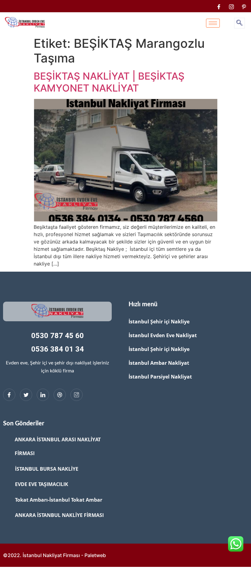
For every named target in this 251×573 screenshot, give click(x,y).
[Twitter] (26, 395)
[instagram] (231, 6)
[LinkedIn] (43, 395)
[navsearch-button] (239, 23)
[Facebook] (218, 6)
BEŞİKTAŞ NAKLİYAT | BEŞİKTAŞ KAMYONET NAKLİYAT (109, 82)
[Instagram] (76, 395)
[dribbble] (60, 395)
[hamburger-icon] (213, 23)
